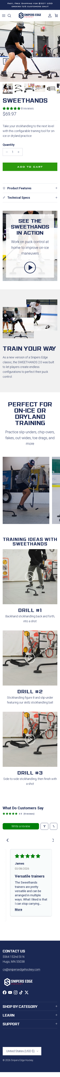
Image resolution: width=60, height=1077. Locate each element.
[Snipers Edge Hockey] (30, 16)
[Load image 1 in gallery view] (30, 51)
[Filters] (44, 826)
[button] (12, 108)
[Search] (11, 15)
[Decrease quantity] (6, 152)
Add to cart (30, 166)
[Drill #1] (30, 576)
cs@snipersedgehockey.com (21, 969)
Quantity (8, 144)
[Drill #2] (30, 658)
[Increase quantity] (19, 152)
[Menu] (3, 15)
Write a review (21, 826)
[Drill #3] (30, 739)
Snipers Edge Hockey (22, 1060)
